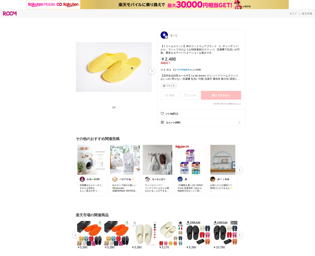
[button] (164, 35)
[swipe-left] (76, 235)
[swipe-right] (152, 71)
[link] (92, 159)
